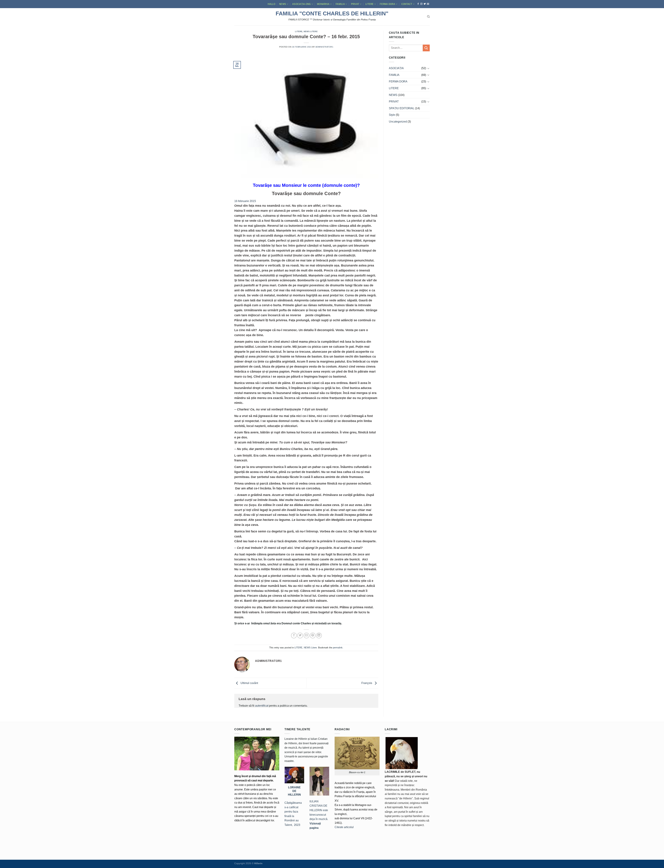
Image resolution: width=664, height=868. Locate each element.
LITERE (369, 4)
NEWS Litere (310, 31)
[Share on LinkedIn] (319, 635)
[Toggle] (428, 68)
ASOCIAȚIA (396, 68)
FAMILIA (340, 4)
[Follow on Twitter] (425, 4)
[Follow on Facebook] (418, 4)
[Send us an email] (428, 4)
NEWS (282, 4)
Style (392, 114)
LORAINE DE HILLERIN (294, 791)
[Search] (428, 16)
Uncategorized (398, 121)
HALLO (271, 4)
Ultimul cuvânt (249, 683)
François (367, 683)
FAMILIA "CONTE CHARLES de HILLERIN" (332, 13)
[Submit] (426, 48)
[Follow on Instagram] (421, 4)
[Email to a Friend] (306, 635)
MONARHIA (323, 4)
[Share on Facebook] (294, 635)
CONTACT (406, 4)
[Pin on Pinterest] (313, 635)
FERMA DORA (387, 4)
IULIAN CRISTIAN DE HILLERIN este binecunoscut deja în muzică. (319, 814)
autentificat (261, 705)
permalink (338, 647)
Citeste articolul (344, 827)
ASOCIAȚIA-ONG (301, 4)
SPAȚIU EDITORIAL (401, 108)
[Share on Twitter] (300, 635)
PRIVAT (355, 4)
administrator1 (324, 47)
